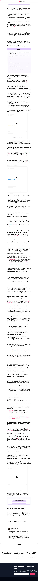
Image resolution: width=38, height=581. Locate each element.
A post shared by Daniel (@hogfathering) (17, 137)
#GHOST (15, 350)
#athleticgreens (12, 411)
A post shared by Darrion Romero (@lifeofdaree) (17, 490)
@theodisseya (11, 259)
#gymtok (26, 350)
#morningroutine (21, 417)
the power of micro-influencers (15, 306)
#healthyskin (22, 262)
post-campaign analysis (12, 224)
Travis (10, 404)
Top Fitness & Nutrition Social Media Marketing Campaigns (31, 553)
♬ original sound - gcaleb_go (14, 418)
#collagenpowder (16, 262)
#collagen (10, 262)
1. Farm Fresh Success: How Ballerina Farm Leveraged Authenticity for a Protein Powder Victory (19, 53)
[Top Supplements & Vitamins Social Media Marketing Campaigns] (6, 548)
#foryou (18, 350)
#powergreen (15, 417)
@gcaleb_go (11, 410)
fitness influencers (22, 313)
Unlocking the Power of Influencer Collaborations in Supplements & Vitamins (19, 70)
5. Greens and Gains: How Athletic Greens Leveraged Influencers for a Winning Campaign (19, 64)
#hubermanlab (26, 416)
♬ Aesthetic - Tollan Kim (23, 263)
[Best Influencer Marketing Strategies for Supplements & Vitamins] (19, 548)
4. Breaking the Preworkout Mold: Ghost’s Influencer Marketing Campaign (18, 61)
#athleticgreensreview (19, 416)
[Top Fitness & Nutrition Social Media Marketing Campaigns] (31, 548)
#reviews (10, 417)
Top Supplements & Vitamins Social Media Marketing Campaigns (6, 553)
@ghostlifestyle (12, 349)
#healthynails (27, 262)
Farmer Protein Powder (16, 83)
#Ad (15, 259)
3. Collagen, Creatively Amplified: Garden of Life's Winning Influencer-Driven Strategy (19, 59)
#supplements (11, 416)
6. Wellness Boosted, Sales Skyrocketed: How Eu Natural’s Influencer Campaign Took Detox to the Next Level (19, 67)
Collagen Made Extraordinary (18, 235)
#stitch (16, 349)
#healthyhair (11, 263)
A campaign (12, 373)
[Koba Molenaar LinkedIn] (17, 528)
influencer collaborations (18, 248)
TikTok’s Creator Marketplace (11, 313)
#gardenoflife (24, 261)
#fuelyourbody (27, 417)
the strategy (19, 438)
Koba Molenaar (14, 528)
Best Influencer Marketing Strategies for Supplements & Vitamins (19, 553)
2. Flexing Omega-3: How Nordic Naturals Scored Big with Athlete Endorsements (19, 56)
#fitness (22, 350)
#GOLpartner (16, 263)
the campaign (16, 26)
